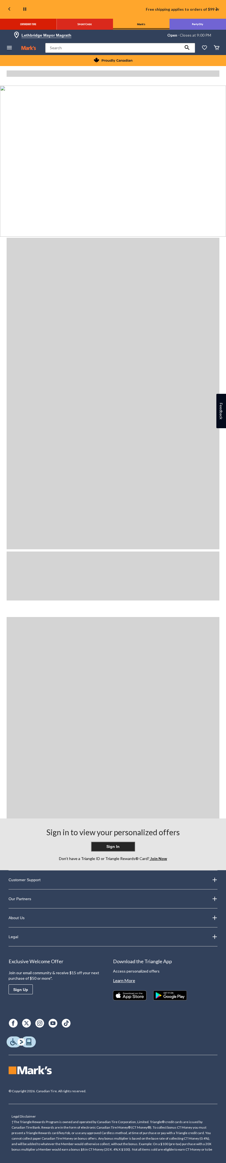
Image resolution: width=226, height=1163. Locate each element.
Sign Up (20, 989)
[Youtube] (53, 1023)
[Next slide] (216, 9)
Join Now (158, 858)
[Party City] (198, 24)
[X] (26, 1023)
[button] (187, 48)
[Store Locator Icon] (16, 35)
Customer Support (25, 880)
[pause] (25, 9)
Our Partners (20, 899)
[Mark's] (141, 24)
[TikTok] (66, 1023)
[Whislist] (204, 48)
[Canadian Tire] (28, 24)
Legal (13, 937)
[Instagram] (39, 1023)
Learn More (124, 980)
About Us (17, 918)
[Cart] (216, 48)
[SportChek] (85, 24)
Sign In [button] (113, 846)
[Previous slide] (9, 9)
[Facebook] (13, 1023)
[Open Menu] (9, 48)
